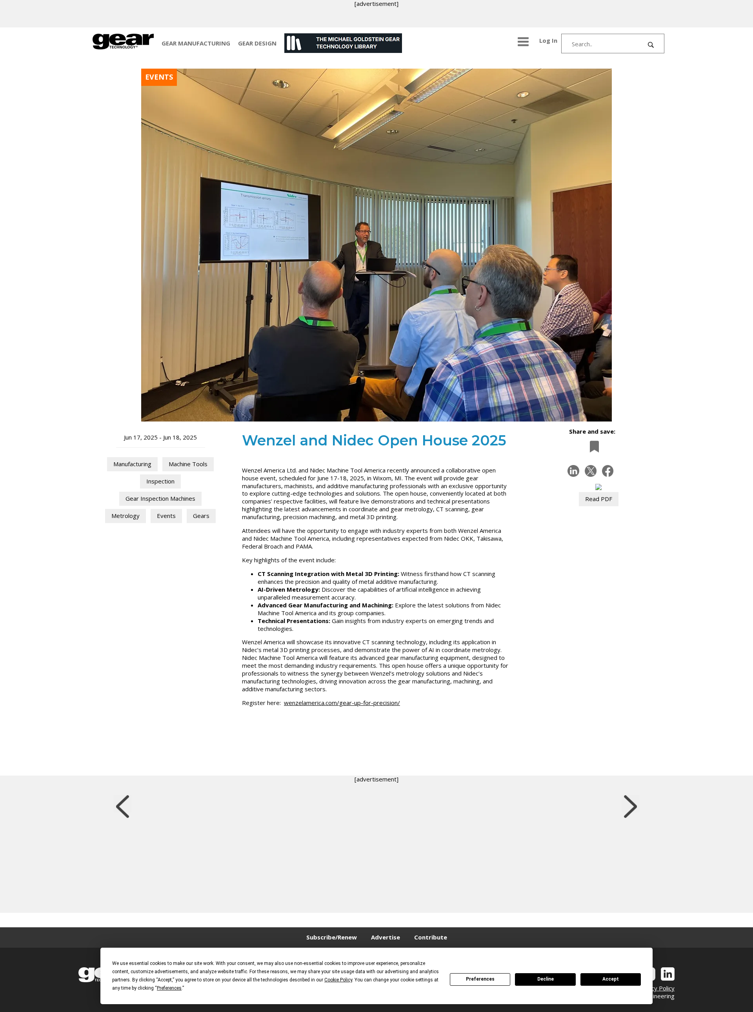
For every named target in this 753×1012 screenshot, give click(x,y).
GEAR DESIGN (257, 43)
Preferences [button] (169, 988)
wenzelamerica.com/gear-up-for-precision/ (342, 703)
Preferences (480, 979)
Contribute (430, 937)
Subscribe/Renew (331, 937)
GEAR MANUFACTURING (196, 43)
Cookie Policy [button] (338, 980)
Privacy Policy (656, 988)
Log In (548, 40)
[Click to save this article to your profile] (592, 446)
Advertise (385, 937)
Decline (545, 979)
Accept (610, 979)
